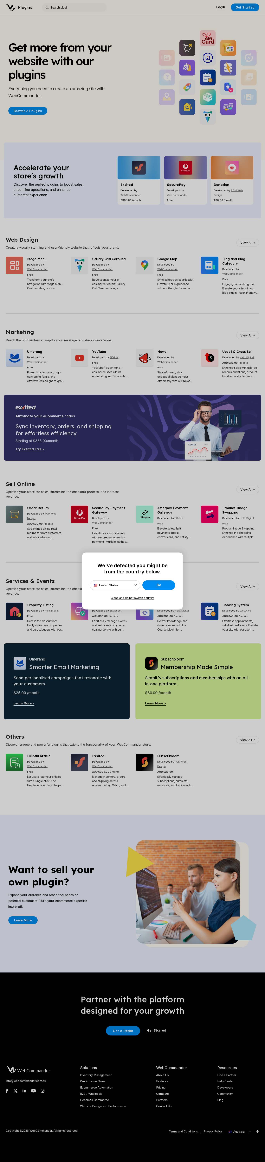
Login (220, 7)
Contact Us (164, 1106)
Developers (225, 1087)
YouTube (99, 351)
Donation (221, 185)
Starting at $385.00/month (37, 441)
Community (225, 1094)
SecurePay (176, 185)
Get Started (245, 7)
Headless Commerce (94, 1100)
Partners (162, 1100)
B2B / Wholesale (91, 1094)
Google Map (167, 259)
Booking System (235, 605)
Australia (239, 1131)
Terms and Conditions (183, 1131)
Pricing (160, 1087)
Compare (162, 1094)
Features (162, 1081)
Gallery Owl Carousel (109, 259)
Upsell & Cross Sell (237, 351)
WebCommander (130, 195)
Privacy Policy (213, 1131)
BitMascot (115, 610)
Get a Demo (123, 1031)
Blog (220, 1100)
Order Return (38, 508)
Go (159, 585)
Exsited (126, 185)
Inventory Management (96, 1075)
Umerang (34, 351)
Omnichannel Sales (93, 1081)
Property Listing (40, 605)
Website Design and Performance (103, 1106)
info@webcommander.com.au (26, 1081)
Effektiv (114, 357)
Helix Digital (247, 357)
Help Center (225, 1081)
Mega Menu (36, 259)
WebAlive (245, 610)
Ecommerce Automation (96, 1087)
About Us (162, 1075)
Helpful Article (38, 756)
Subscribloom (168, 756)
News (161, 351)
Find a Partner (226, 1075)
